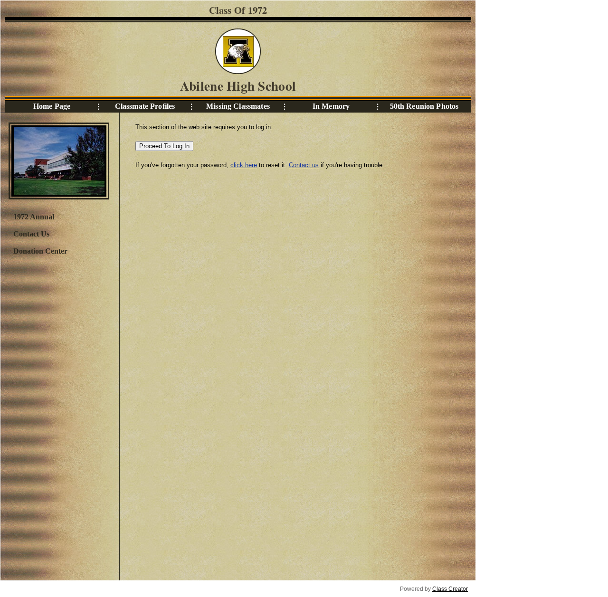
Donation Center (40, 251)
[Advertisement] (58, 416)
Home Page (51, 106)
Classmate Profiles (145, 106)
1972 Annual (33, 217)
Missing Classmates (238, 106)
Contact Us (31, 234)
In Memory (331, 106)
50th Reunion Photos (424, 106)
